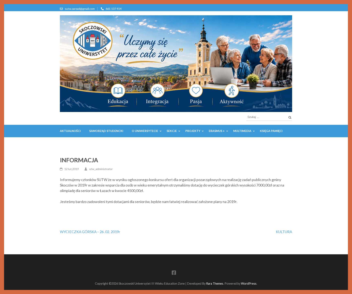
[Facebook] (174, 273)
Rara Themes (214, 283)
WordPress (248, 283)
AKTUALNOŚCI (70, 131)
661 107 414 (114, 8)
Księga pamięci (271, 131)
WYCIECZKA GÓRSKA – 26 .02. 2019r (90, 231)
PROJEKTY (192, 131)
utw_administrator (101, 169)
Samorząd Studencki (106, 131)
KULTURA (284, 231)
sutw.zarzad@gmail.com (80, 8)
